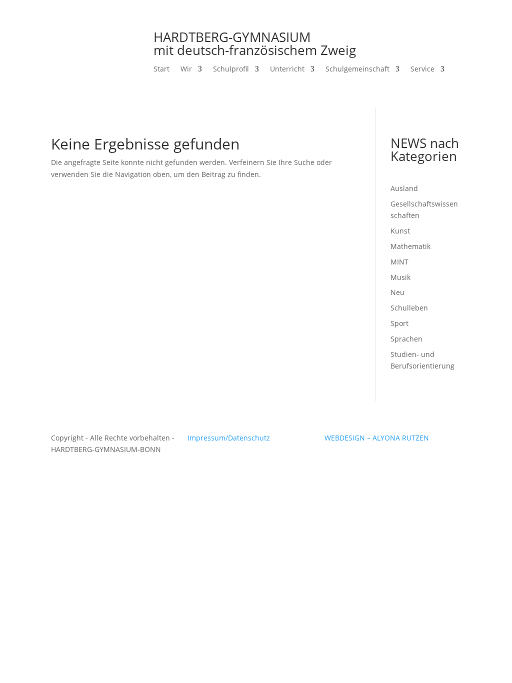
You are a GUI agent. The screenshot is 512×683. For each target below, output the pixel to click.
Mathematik (410, 246)
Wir (186, 70)
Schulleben (409, 307)
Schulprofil (231, 70)
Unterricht (287, 70)
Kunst (400, 231)
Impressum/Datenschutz (229, 437)
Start (162, 70)
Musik (400, 277)
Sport (399, 323)
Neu (397, 292)
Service (422, 70)
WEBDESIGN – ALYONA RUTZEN (376, 437)
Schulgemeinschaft (358, 70)
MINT (399, 261)
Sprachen (406, 339)
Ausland (404, 188)
